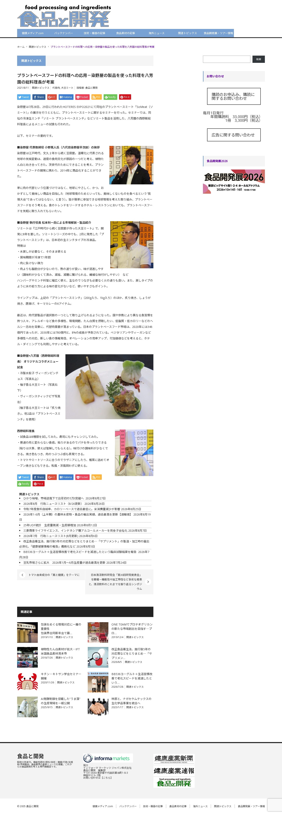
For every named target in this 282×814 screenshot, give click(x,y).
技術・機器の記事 (94, 33)
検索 (258, 59)
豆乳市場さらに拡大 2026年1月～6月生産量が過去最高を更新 (64, 563)
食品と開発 (91, 88)
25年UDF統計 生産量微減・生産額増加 (49, 525)
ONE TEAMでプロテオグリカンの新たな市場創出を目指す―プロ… (132, 628)
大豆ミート (67, 88)
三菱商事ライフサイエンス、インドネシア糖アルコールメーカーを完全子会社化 (75, 530)
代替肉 (56, 88)
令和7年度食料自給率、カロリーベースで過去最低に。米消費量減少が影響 (71, 509)
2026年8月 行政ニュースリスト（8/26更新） (53, 504)
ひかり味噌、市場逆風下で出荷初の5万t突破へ (54, 498)
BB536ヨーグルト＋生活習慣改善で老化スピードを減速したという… (131, 678)
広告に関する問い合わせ (233, 135)
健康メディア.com (33, 33)
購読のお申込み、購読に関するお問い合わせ (233, 96)
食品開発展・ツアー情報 (218, 33)
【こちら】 (107, 777)
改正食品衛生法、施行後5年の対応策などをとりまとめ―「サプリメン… (131, 653)
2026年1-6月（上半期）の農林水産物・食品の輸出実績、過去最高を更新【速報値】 (78, 514)
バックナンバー (63, 33)
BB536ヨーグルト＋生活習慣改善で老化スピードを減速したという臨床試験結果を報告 (80, 552)
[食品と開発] (64, 16)
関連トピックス (187, 33)
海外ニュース (157, 33)
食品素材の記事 (125, 33)
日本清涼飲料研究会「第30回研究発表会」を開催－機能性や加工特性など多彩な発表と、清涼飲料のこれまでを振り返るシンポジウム (115, 582)
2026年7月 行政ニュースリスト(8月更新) (50, 536)
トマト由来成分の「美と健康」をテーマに (53, 575)
